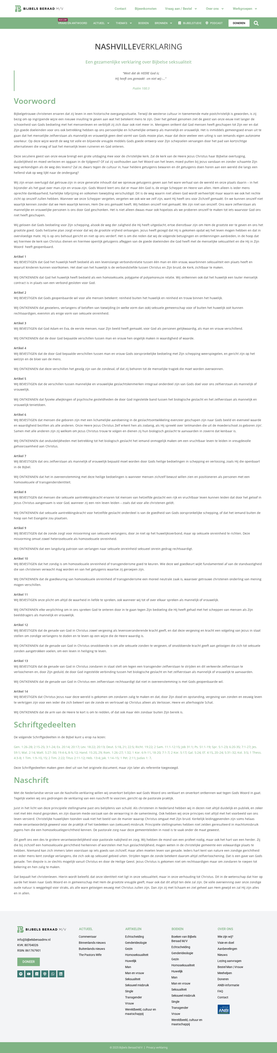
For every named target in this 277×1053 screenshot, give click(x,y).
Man (128, 967)
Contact (120, 9)
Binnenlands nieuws (92, 942)
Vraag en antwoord (72, 23)
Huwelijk (130, 961)
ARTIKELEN (133, 929)
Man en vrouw (134, 973)
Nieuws (222, 955)
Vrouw (129, 1003)
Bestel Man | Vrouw (230, 967)
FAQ (220, 991)
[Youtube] (28, 973)
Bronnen (161, 23)
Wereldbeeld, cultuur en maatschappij (140, 1012)
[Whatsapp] (52, 973)
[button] (256, 23)
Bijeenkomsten (145, 9)
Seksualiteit (132, 979)
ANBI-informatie (228, 985)
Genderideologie (136, 942)
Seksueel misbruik (137, 985)
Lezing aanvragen (229, 961)
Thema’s (121, 23)
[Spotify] (20, 973)
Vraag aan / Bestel (178, 9)
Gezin (129, 948)
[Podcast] (44, 973)
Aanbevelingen (227, 948)
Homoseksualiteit (136, 955)
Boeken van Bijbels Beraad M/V (183, 939)
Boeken (143, 23)
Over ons (212, 9)
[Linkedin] (60, 973)
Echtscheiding (134, 936)
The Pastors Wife (90, 955)
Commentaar (88, 936)
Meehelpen (224, 973)
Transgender (133, 997)
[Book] (36, 973)
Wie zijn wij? (225, 936)
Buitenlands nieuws (92, 948)
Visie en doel (225, 942)
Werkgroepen (242, 9)
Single (129, 991)
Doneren (223, 979)
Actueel (99, 23)
